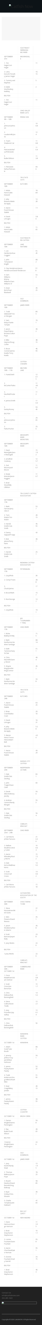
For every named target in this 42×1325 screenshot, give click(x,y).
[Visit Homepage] (21, 6)
